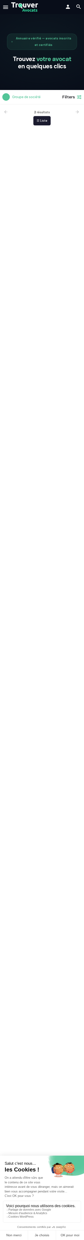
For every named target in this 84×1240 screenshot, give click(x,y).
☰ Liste (42, 121)
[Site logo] (25, 7)
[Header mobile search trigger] (79, 7)
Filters (68, 97)
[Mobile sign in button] (68, 7)
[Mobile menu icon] (5, 7)
